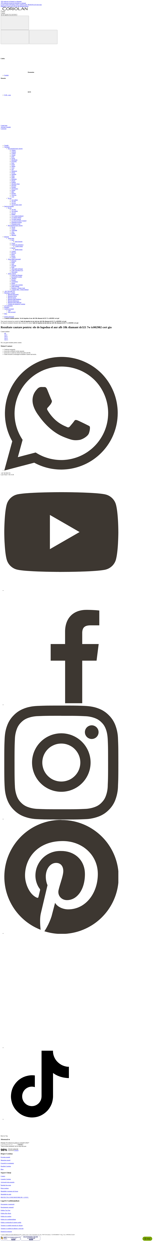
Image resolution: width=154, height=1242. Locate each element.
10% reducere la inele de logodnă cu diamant (13, 3)
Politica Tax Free (5, 1210)
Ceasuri (13, 251)
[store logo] (14, 10)
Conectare (3, 128)
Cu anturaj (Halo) (16, 217)
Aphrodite (14, 230)
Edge (12, 156)
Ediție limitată (15, 286)
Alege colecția (12, 273)
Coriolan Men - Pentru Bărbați (20, 289)
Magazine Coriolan (9, 293)
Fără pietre (14, 272)
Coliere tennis (19, 246)
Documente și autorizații (7, 1204)
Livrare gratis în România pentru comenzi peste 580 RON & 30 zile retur (21, 4)
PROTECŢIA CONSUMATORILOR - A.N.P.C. (15, 1197)
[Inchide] (43, 37)
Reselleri (6, 307)
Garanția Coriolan (6, 1179)
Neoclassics (14, 188)
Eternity (13, 193)
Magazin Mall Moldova (14, 299)
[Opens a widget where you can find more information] (147, 1239)
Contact (3, 1176)
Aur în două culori (16, 204)
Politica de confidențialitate (8, 1219)
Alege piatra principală (14, 259)
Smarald (13, 265)
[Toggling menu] (1, 10)
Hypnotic (14, 161)
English (6, 75)
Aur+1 (6, 339)
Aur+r (6, 338)
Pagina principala (9, 316)
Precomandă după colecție (15, 148)
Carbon (13, 153)
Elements (14, 179)
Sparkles (13, 174)
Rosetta (13, 280)
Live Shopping (8, 305)
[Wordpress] (61, 1047)
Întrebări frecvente (6, 1185)
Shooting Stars (15, 184)
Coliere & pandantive (17, 245)
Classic (13, 155)
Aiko (12, 232)
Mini (12, 192)
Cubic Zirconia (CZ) (17, 270)
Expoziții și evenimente (7, 1163)
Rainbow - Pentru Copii (18, 288)
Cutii (9, 310)
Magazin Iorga (12, 297)
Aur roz (13, 203)
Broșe (13, 254)
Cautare (3, 13)
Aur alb (13, 201)
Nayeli (13, 227)
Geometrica (14, 281)
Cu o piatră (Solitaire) (17, 216)
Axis (12, 196)
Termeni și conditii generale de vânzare (12, 1225)
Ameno (13, 150)
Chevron (13, 195)
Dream (13, 180)
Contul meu (4, 125)
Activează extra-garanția (7, 1182)
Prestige (13, 187)
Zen (12, 169)
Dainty (13, 283)
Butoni (13, 256)
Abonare (20, 1144)
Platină (13, 214)
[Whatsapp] (61, 470)
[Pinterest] (61, 933)
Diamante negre (15, 224)
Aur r (5, 335)
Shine (13, 176)
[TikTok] (40, 1119)
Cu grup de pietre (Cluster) (18, 220)
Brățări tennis (18, 249)
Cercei (13, 243)
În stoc (10, 198)
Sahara (13, 166)
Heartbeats (14, 160)
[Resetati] (15, 37)
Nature (13, 190)
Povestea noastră (5, 1157)
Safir (12, 264)
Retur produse (5, 1188)
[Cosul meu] (14, 142)
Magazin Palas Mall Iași (14, 302)
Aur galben (14, 200)
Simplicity (14, 171)
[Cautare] (15, 23)
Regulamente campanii (7, 1207)
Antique (13, 152)
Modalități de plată (6, 1194)
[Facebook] (61, 704)
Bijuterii (6, 237)
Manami (13, 235)
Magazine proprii (5, 1160)
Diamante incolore (16, 222)
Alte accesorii (12, 312)
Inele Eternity (19, 241)
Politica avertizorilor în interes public (11, 1222)
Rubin (13, 262)
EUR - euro (7, 95)
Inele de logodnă (9, 206)
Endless (13, 182)
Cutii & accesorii (9, 309)
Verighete (7, 147)
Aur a (5, 336)
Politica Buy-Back (6, 1213)
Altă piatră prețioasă (17, 269)
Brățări (13, 248)
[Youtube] (61, 590)
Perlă (12, 267)
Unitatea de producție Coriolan (16, 304)
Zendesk (16, 1150)
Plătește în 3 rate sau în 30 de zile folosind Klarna (14, 6)
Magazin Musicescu (13, 301)
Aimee (13, 228)
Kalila (13, 233)
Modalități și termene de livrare (9, 1191)
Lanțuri (13, 257)
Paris (12, 163)
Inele (12, 240)
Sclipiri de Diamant (16, 275)
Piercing (13, 253)
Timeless (13, 278)
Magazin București (13, 294)
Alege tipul (11, 238)
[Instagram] (61, 819)
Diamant (13, 261)
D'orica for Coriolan (17, 285)
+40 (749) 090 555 (9, 291)
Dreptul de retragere (6, 1231)
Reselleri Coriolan (6, 1166)
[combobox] (9, 15)
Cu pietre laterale (16, 219)
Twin (12, 168)
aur (5, 333)
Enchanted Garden (16, 277)
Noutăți (6, 145)
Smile (13, 177)
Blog (5, 313)
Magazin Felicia (12, 296)
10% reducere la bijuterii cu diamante (11, 1)
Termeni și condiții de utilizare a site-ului (12, 1228)
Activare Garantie (6, 127)
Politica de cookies (6, 1216)
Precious (13, 185)
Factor (13, 158)
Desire (13, 172)
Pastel (13, 164)
